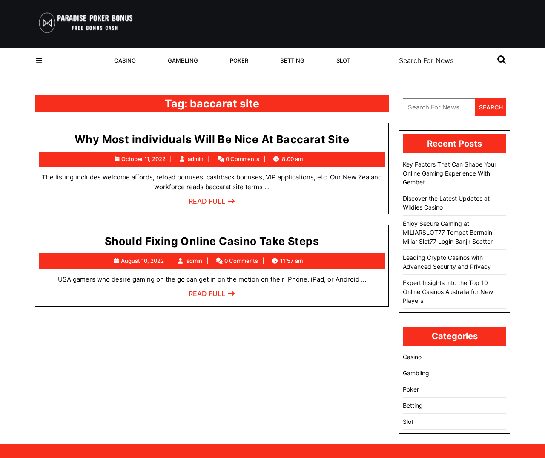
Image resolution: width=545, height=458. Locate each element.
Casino (125, 60)
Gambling (183, 60)
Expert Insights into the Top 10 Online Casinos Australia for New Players (448, 291)
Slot (343, 60)
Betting (292, 60)
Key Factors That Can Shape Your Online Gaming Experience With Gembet (449, 173)
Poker (239, 60)
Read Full (212, 203)
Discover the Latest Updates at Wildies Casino (446, 203)
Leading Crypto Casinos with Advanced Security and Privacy (447, 262)
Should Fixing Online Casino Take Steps (212, 241)
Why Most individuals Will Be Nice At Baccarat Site (212, 139)
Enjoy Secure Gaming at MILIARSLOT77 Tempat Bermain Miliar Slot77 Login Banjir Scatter (448, 232)
